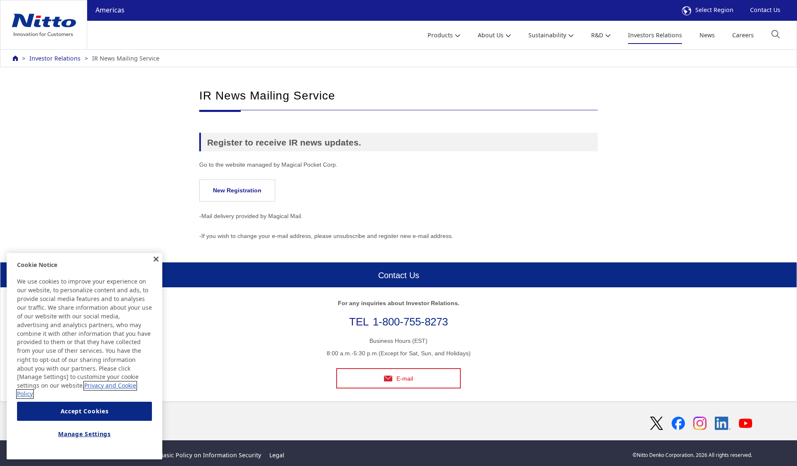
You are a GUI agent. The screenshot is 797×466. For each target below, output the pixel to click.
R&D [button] (597, 35)
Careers (743, 35)
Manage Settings (84, 434)
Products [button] (440, 35)
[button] (775, 34)
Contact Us (765, 10)
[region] (84, 356)
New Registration (237, 190)
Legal (276, 455)
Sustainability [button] (547, 35)
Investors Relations (655, 35)
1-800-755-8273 (410, 322)
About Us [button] (491, 35)
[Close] (156, 259)
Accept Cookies (85, 411)
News (707, 35)
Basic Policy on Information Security (210, 455)
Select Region (714, 10)
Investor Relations (55, 58)
